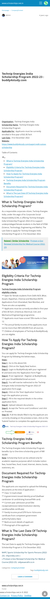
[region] (25, 101)
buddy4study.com (41, 570)
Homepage (5, 10)
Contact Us (5, 595)
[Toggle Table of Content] (3, 157)
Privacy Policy (17, 595)
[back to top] (45, 594)
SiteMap (27, 595)
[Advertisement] (25, 44)
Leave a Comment (25, 576)
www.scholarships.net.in (12, 3)
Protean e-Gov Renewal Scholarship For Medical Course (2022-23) (24, 244)
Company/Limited (17, 10)
